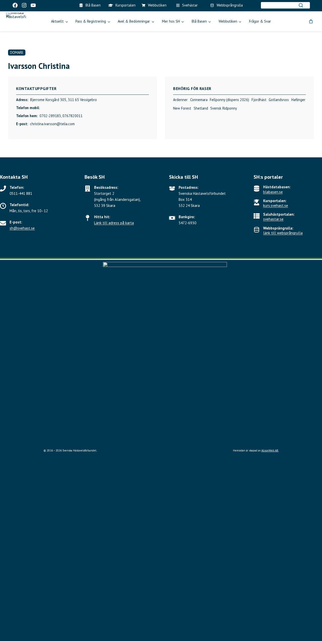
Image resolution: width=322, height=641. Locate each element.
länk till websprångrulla (283, 233)
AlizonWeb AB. (270, 450)
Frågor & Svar (260, 21)
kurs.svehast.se (275, 205)
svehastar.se (273, 219)
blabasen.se (273, 192)
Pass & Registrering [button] (90, 21)
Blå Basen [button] (199, 21)
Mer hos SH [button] (171, 21)
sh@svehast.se (22, 228)
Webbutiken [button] (228, 21)
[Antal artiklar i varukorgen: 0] (311, 21)
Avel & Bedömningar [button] (134, 21)
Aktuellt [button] (57, 21)
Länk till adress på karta (114, 222)
